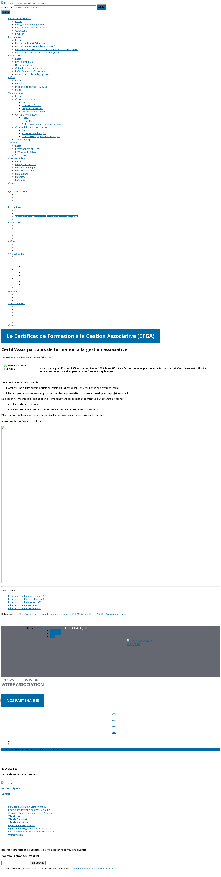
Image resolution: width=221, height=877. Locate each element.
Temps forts (21, 155)
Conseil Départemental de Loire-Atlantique (31, 812)
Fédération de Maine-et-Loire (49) (26, 599)
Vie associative (16, 92)
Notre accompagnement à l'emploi (41, 136)
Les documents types (33, 111)
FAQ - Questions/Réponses (30, 71)
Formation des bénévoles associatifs (35, 46)
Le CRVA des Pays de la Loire (31, 27)
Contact (12, 183)
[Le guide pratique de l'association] (110, 658)
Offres (11, 77)
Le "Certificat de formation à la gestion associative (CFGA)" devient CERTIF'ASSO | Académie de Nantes (72, 613)
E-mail (18, 628)
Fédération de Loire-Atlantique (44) (27, 595)
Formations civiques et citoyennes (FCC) (37, 52)
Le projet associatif (32, 108)
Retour (18, 21)
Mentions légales (10, 788)
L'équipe (19, 33)
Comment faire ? (31, 105)
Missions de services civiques (31, 86)
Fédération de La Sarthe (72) (23, 605)
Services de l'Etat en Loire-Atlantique (28, 806)
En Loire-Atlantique (25, 167)
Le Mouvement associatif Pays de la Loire (31, 831)
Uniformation (15, 834)
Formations (14, 37)
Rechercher (7, 7)
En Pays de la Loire (25, 164)
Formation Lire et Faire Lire (30, 43)
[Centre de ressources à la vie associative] (25, 2)
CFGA (40, 628)
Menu (6, 12)
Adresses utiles (16, 158)
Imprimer (6, 628)
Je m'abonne (37, 862)
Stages (19, 89)
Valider (101, 7)
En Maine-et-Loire (24, 170)
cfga (52, 636)
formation (55, 633)
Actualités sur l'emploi (34, 133)
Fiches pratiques (24, 61)
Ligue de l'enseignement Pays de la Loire (30, 828)
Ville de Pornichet (17, 819)
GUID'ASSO (21, 30)
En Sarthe (20, 176)
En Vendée (21, 179)
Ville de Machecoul (18, 822)
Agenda (12, 142)
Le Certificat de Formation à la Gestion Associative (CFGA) (46, 49)
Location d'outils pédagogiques (32, 74)
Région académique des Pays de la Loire (30, 809)
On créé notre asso (25, 99)
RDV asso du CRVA (25, 152)
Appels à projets (24, 139)
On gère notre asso (26, 114)
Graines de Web (79, 868)
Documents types (24, 64)
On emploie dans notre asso (31, 127)
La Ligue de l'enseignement (30, 24)
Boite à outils (15, 55)
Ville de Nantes (16, 816)
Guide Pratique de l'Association (32, 68)
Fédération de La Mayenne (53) (25, 602)
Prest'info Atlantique (102, 868)
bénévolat (55, 630)
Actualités (27, 120)
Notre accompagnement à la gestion (42, 124)
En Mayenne (21, 173)
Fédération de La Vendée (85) (24, 608)
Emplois (19, 83)
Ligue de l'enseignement (21, 825)
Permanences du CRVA (27, 148)
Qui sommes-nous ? (19, 18)
